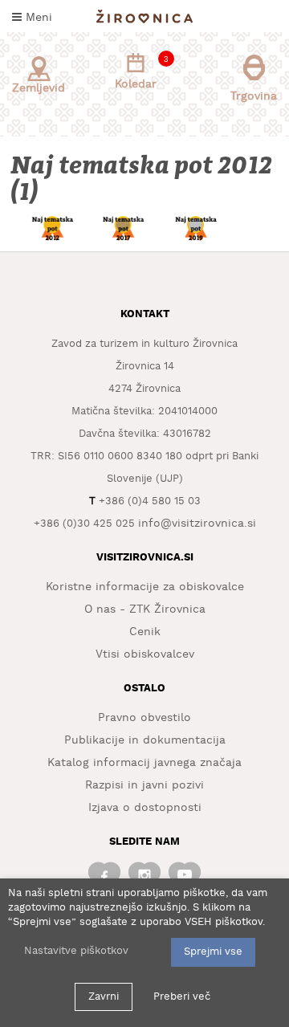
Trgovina (253, 96)
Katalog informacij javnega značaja (144, 763)
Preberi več (181, 997)
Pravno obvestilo (144, 718)
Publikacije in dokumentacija (145, 740)
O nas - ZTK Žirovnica (145, 609)
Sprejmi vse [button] (213, 952)
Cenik (145, 632)
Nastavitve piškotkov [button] (76, 951)
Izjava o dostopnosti (144, 808)
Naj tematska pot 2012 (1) (143, 179)
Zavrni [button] (103, 997)
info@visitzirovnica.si (197, 523)
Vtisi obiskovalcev (145, 654)
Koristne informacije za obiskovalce (145, 587)
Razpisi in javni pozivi (144, 785)
